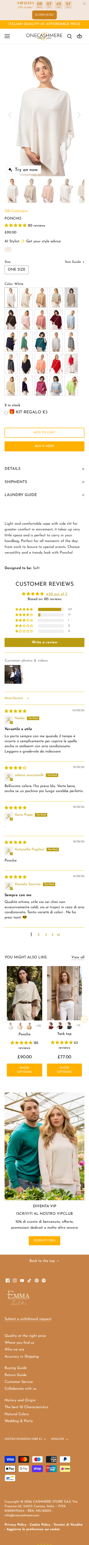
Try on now (26, 170)
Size (7, 262)
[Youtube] (22, 1280)
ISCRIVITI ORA (45, 1240)
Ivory (26, 297)
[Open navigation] (7, 36)
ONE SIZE (16, 269)
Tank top (64, 1034)
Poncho (24, 1034)
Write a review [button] (44, 642)
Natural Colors (17, 1414)
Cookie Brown (11, 386)
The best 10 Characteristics (26, 1407)
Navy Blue (11, 342)
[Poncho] (24, 993)
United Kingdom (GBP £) (23, 1439)
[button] (16, 226)
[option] (44, 114)
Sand (56, 297)
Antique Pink (41, 320)
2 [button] (39, 935)
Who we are (14, 1349)
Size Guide (73, 262)
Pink (26, 320)
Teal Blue (41, 342)
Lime (71, 386)
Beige (71, 297)
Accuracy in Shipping (22, 1356)
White (11, 297)
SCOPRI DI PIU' (44, 14)
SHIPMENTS (16, 482)
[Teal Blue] (69, 1025)
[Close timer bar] (84, 3)
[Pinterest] (37, 1280)
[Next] (78, 114)
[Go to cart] (79, 36)
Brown (11, 320)
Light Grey (56, 342)
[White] (10, 1026)
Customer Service (19, 1382)
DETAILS (13, 469)
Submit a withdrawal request (28, 1319)
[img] (15, 711)
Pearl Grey (71, 342)
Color (9, 284)
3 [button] (46, 935)
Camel (41, 297)
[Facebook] (8, 1280)
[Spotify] (44, 1280)
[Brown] (59, 1025)
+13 (78, 1025)
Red (56, 364)
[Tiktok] (29, 1280)
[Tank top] (64, 993)
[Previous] (10, 114)
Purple (26, 385)
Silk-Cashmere (16, 211)
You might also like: (26, 957)
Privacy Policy (15, 1525)
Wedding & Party (19, 1421)
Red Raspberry (41, 386)
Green (26, 342)
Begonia (71, 364)
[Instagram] (15, 1280)
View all (77, 957)
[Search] (69, 36)
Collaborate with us (21, 1389)
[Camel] (29, 1026)
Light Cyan (71, 320)
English (57, 1439)
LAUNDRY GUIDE (21, 495)
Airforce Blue (56, 386)
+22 (38, 1025)
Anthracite (11, 364)
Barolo (56, 320)
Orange (41, 364)
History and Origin (20, 1400)
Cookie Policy (40, 1525)
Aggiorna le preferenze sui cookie (33, 1529)
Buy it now (44, 446)
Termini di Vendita (68, 1525)
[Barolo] (50, 1025)
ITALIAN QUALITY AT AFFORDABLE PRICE (44, 24)
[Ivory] (20, 1026)
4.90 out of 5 (56, 594)
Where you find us (19, 1343)
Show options (24, 1070)
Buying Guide (16, 1368)
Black (26, 364)
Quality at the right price (25, 1336)
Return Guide (15, 1375)
